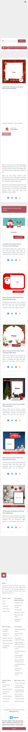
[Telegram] (14, 717)
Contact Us (5, 606)
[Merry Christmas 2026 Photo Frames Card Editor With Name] (14, 336)
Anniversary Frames (20, 612)
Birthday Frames (19, 603)
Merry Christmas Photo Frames (18, 47)
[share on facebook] (8, 198)
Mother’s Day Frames (8, 643)
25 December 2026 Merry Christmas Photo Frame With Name (12, 87)
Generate (6, 134)
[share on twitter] (12, 198)
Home (5, 47)
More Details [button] (19, 724)
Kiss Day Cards (6, 698)
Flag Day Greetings (19, 701)
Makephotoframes (14, 711)
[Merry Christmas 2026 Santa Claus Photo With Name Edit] (14, 282)
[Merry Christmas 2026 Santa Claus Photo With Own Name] (14, 443)
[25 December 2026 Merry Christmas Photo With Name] (14, 496)
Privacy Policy (6, 608)
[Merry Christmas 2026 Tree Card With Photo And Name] (14, 389)
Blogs (4, 603)
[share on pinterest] (16, 198)
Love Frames (6, 701)
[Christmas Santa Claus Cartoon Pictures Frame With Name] (14, 229)
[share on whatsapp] (20, 198)
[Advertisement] (14, 18)
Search (21, 40)
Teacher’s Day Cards (8, 638)
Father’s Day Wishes (7, 640)
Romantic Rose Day (7, 689)
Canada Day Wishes (19, 698)
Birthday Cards (18, 609)
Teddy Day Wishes (7, 696)
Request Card (6, 611)
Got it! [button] (14, 728)
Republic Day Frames (20, 683)
